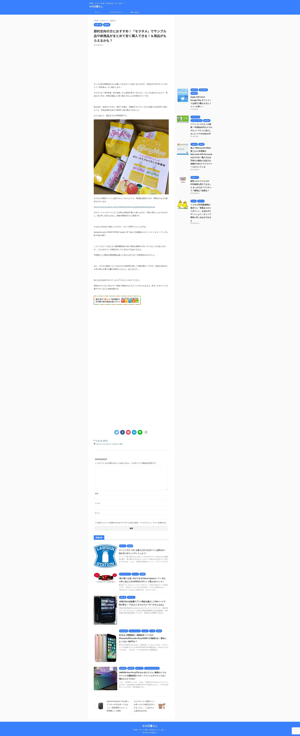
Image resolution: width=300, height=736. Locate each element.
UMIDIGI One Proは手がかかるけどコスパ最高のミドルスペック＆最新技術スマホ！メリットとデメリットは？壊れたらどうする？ (142, 675)
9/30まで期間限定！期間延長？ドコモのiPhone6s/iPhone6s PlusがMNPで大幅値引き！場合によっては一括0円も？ (142, 638)
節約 (120, 444)
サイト (97, 513)
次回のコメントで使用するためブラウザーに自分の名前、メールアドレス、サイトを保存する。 (132, 523)
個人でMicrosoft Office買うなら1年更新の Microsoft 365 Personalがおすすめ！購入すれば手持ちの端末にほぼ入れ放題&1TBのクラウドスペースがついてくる (201, 157)
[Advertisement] (131, 63)
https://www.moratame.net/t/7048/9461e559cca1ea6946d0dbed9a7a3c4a (124, 207)
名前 (96, 493)
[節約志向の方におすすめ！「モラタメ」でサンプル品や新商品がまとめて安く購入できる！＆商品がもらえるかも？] (134, 432)
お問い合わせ (134, 12)
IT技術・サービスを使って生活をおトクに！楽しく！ (150, 730)
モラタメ (115, 444)
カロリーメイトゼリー (103, 444)
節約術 (105, 441)
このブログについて (116, 12)
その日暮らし (96, 6)
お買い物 (99, 441)
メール (97, 503)
